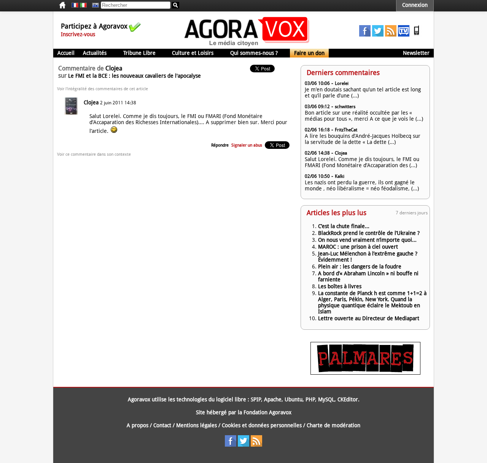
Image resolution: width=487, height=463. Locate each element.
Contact (162, 425)
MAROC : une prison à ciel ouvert (358, 247)
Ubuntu (293, 399)
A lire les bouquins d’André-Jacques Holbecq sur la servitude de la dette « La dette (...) (362, 139)
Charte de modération (333, 425)
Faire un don (309, 53)
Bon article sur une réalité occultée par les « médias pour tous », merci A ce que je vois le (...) (364, 116)
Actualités (95, 53)
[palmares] (365, 373)
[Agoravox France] (75, 5)
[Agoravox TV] (93, 5)
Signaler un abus (246, 145)
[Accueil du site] (247, 46)
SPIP (256, 399)
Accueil (66, 53)
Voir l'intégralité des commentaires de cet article (102, 88)
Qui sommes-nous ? (254, 53)
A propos (137, 425)
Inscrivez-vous (78, 34)
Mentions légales (196, 425)
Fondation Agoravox (267, 412)
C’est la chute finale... (343, 226)
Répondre (220, 145)
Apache (273, 399)
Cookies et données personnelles (262, 425)
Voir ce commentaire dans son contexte (94, 154)
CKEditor (347, 399)
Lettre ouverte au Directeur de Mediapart (368, 318)
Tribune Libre (139, 53)
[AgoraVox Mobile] (416, 35)
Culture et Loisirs (192, 53)
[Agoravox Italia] (83, 5)
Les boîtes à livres (339, 286)
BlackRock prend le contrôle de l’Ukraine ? (369, 233)
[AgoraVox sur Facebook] (365, 35)
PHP (310, 399)
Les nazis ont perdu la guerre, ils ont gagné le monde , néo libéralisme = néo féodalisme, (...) (362, 185)
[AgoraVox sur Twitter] (378, 35)
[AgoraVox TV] (403, 35)
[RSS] (390, 35)
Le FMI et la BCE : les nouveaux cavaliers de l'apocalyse (134, 76)
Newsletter (416, 53)
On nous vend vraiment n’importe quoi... (367, 240)
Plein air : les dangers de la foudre (359, 266)
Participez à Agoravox (94, 26)
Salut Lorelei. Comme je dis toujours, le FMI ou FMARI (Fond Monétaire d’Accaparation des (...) (362, 162)
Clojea (91, 102)
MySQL (326, 399)
